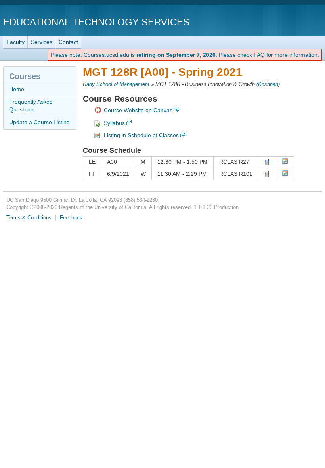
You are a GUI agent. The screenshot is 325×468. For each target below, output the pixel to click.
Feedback (71, 218)
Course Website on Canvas (138, 110)
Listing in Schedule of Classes (141, 135)
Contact (68, 42)
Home (16, 89)
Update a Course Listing (39, 122)
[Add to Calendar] (285, 162)
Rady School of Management (116, 84)
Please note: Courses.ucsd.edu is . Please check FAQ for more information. (185, 55)
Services (41, 42)
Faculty (15, 42)
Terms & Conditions (29, 218)
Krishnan (268, 84)
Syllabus (114, 123)
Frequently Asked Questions (31, 105)
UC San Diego (276, 22)
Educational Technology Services (96, 22)
